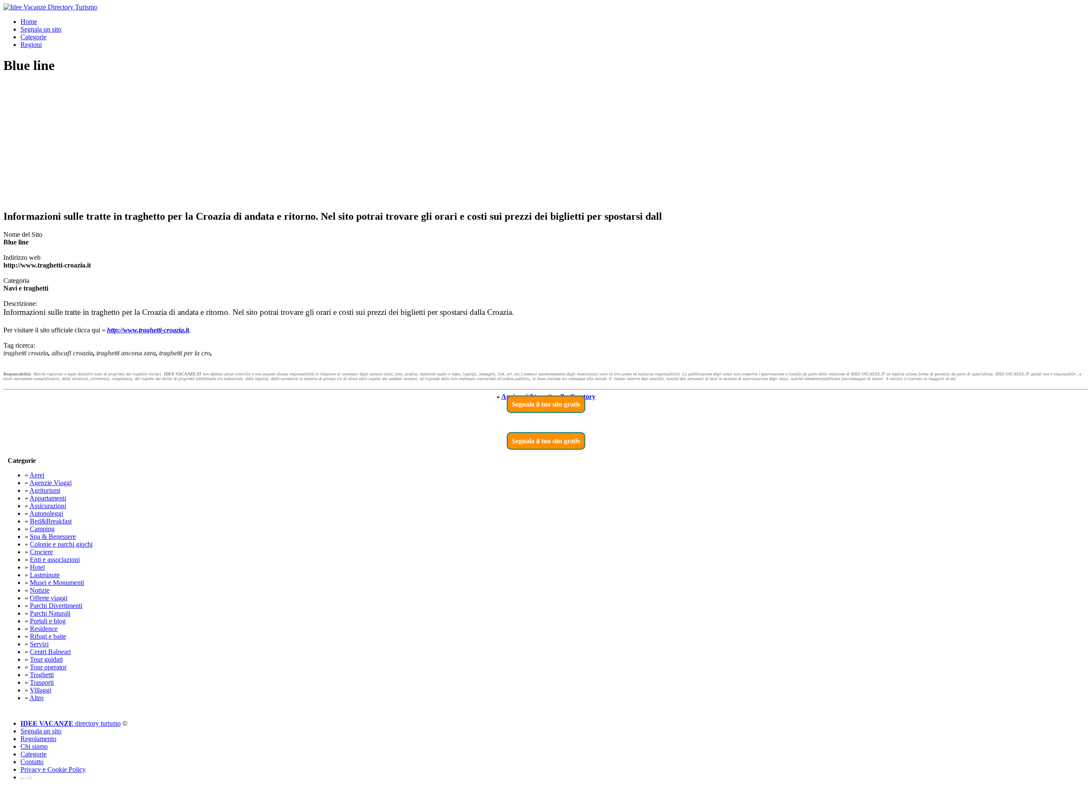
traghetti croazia (25, 353)
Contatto (32, 761)
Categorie (33, 37)
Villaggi (40, 690)
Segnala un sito (40, 29)
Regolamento (38, 738)
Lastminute (45, 575)
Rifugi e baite (48, 636)
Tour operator (48, 667)
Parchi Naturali (50, 613)
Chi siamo (34, 746)
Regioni (31, 44)
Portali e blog (48, 621)
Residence (44, 628)
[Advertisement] (546, 142)
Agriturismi (44, 490)
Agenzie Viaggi (50, 482)
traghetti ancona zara (126, 353)
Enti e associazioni (55, 559)
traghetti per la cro (184, 353)
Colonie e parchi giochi (61, 544)
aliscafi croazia (72, 353)
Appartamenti (47, 498)
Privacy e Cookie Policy (53, 769)
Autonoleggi (46, 513)
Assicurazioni (47, 505)
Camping (42, 528)
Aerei (36, 475)
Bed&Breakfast (51, 521)
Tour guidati (46, 659)
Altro (36, 697)
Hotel (37, 567)
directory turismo (70, 723)
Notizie (39, 590)
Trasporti (42, 682)
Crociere (41, 551)
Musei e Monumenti (57, 582)
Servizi (39, 644)
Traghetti (42, 674)
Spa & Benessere (53, 536)
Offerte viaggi (48, 598)
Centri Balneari (50, 651)
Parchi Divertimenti (56, 605)
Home (28, 21)
